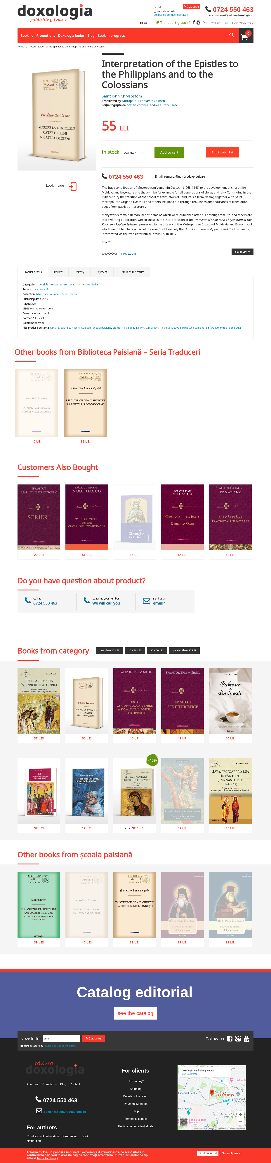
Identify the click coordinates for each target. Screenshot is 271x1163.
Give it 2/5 (106, 253)
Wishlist (215, 23)
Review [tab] (58, 272)
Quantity (130, 152)
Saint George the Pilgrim (134, 543)
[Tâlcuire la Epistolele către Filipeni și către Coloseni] (57, 116)
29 (37, 555)
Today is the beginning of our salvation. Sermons (86, 815)
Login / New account (242, 23)
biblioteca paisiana (193, 327)
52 (228, 555)
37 (37, 739)
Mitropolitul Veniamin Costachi (144, 101)
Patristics (92, 284)
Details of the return (135, 1096)
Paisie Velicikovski (170, 327)
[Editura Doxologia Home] (55, 12)
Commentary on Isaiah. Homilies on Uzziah (182, 541)
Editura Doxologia (216, 327)
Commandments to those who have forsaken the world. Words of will (36, 433)
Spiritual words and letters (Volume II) (182, 932)
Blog (91, 35)
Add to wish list (222, 152)
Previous (13, 116)
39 (37, 943)
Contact (75, 1084)
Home (21, 46)
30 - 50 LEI (156, 650)
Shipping (136, 1088)
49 (181, 839)
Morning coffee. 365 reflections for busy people (230, 723)
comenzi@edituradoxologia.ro (65, 1111)
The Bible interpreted (49, 284)
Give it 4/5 (112, 253)
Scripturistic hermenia (182, 727)
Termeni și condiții (135, 1118)
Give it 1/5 (103, 253)
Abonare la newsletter (145, 31)
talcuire (54, 327)
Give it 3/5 (109, 253)
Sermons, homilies (75, 284)
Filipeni (76, 327)
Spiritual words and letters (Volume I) (230, 932)
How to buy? (136, 1081)
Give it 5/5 (115, 253)
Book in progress (111, 35)
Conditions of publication (43, 1136)
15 (133, 555)
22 (228, 947)
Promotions (45, 35)
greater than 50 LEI (184, 650)
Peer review (70, 1136)
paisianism (152, 327)
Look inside (55, 185)
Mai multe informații (47, 1158)
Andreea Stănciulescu (164, 105)
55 (85, 739)
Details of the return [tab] (131, 272)
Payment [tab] (101, 272)
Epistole (65, 327)
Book (24, 35)
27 (181, 947)
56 (228, 739)
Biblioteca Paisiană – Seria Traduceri (57, 294)
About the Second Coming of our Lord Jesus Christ (134, 725)
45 (181, 556)
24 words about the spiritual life (86, 541)
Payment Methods (135, 1103)
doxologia (235, 327)
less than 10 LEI (109, 650)
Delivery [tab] (79, 272)
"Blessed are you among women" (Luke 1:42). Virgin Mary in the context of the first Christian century (134, 809)
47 (181, 739)
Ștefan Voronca (137, 105)
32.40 (133, 829)
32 (84, 442)
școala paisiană (39, 289)
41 (85, 556)
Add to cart (169, 152)
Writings (39, 543)
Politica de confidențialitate (135, 1126)
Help (226, 23)
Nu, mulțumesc (231, 1153)
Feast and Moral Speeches (230, 543)
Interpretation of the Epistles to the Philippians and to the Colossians (67, 46)
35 (228, 829)
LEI (40, 450)
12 (85, 829)
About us (32, 1084)
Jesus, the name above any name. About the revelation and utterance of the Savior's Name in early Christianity (38, 809)
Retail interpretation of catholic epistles (85, 428)
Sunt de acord (208, 1153)
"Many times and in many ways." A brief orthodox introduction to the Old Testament (183, 821)
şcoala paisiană (102, 327)
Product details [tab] (33, 272)
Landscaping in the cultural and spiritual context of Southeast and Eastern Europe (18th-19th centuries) (38, 923)
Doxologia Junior (71, 35)
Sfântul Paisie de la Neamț (128, 327)
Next (100, 116)
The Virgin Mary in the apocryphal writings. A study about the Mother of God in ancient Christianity (39, 721)
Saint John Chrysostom (122, 96)
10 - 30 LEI (134, 650)
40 (35, 449)
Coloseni (86, 327)
